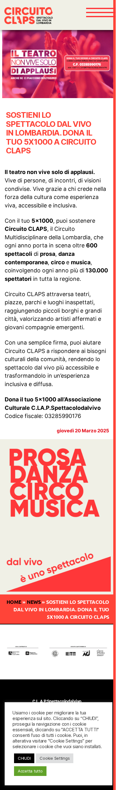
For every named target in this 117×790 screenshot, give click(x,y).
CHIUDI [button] (24, 758)
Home (14, 602)
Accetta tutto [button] (30, 770)
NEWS (34, 602)
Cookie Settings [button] (55, 758)
